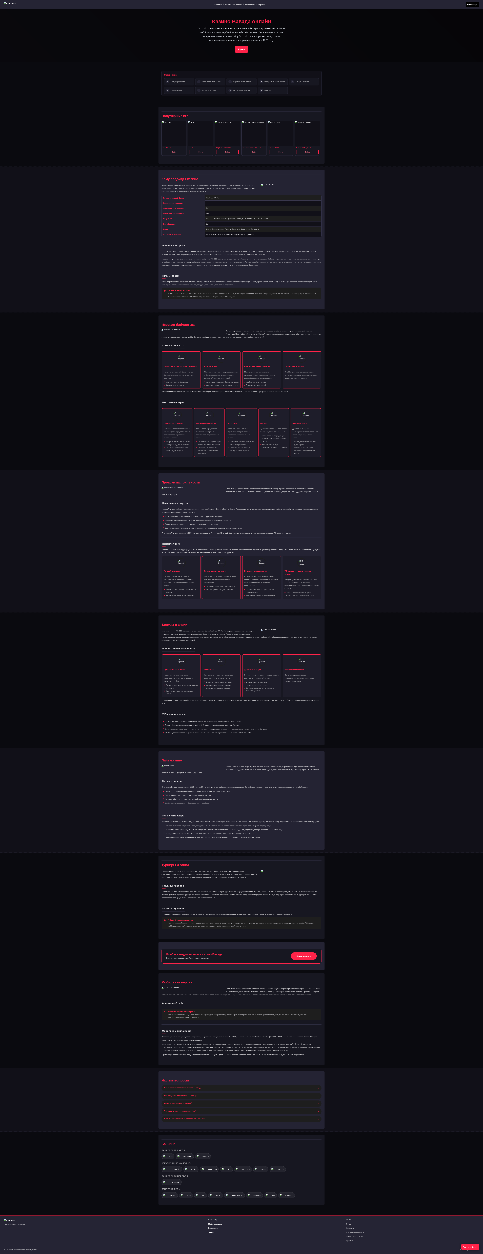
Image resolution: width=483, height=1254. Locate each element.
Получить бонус (470, 1247)
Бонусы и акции (302, 82)
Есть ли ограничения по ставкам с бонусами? (184, 1119)
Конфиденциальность (355, 1232)
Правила (349, 1240)
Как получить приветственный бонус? (181, 1095)
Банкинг (267, 90)
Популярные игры (178, 82)
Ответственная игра (354, 1236)
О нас (348, 1224)
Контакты (350, 1228)
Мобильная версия (233, 4)
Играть (241, 49)
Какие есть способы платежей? (178, 1103)
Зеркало (262, 4)
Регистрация (472, 5)
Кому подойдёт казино (211, 82)
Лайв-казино (176, 90)
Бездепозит (250, 4)
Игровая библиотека (242, 82)
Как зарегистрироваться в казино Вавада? (183, 1088)
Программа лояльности (274, 82)
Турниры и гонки (209, 90)
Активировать (303, 956)
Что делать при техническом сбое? (180, 1111)
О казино (218, 4)
